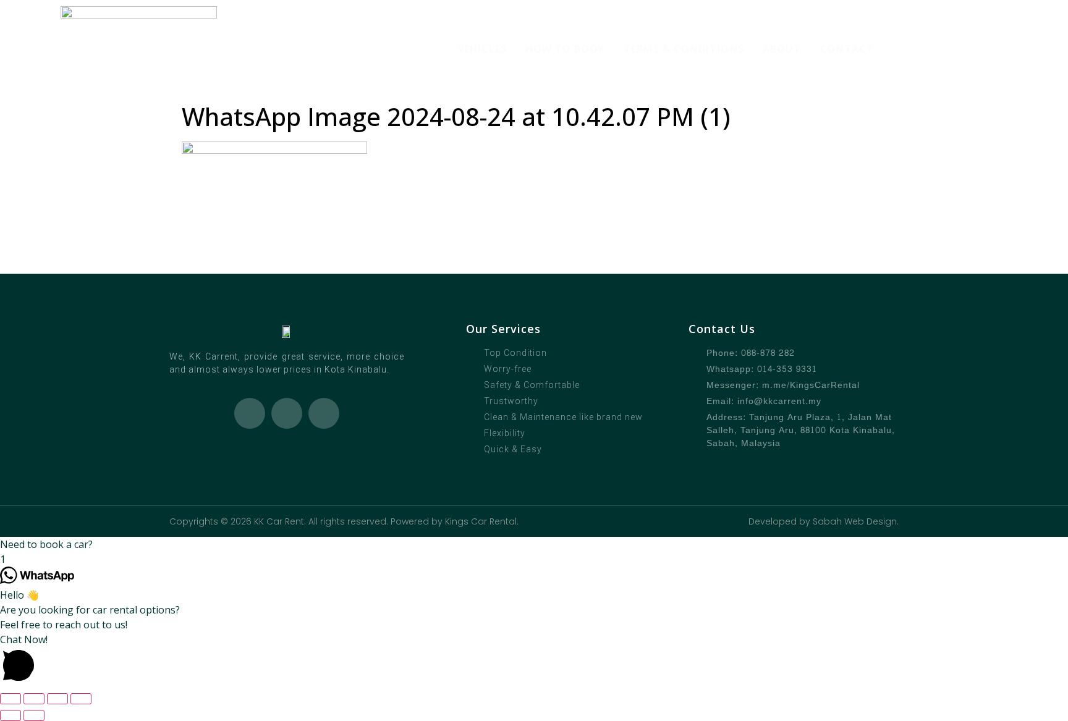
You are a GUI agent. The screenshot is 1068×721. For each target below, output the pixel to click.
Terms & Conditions (684, 49)
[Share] (57, 698)
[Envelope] (323, 413)
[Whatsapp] (249, 413)
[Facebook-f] (286, 413)
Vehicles (482, 49)
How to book (565, 49)
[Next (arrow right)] (33, 715)
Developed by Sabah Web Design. (823, 521)
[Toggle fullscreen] (33, 698)
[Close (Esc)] (80, 698)
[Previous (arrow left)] (10, 715)
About (782, 49)
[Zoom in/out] (10, 698)
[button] (534, 544)
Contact (847, 49)
